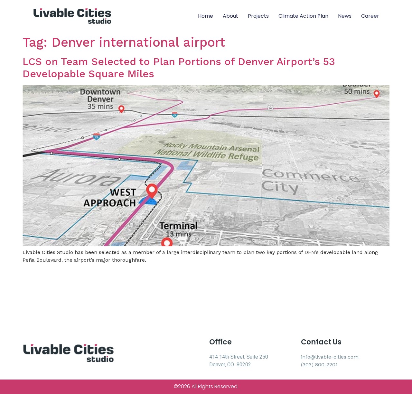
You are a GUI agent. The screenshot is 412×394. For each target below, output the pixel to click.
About (230, 16)
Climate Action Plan (303, 16)
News (344, 16)
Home (205, 16)
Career (370, 16)
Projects (258, 16)
